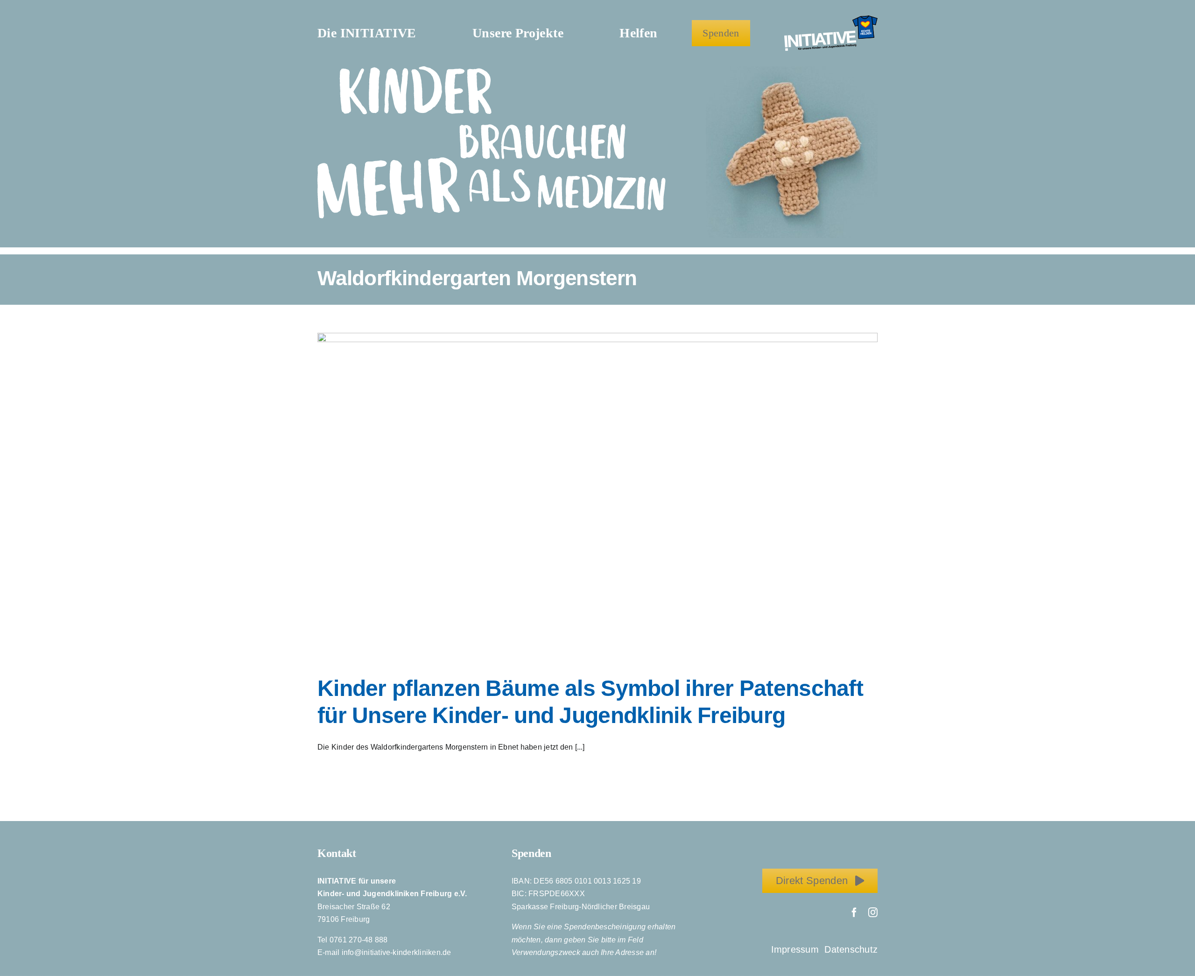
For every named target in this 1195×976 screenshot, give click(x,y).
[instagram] (873, 912)
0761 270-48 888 (359, 940)
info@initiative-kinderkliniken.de (396, 952)
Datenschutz (851, 949)
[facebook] (854, 912)
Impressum (796, 949)
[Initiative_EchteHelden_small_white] (831, 19)
